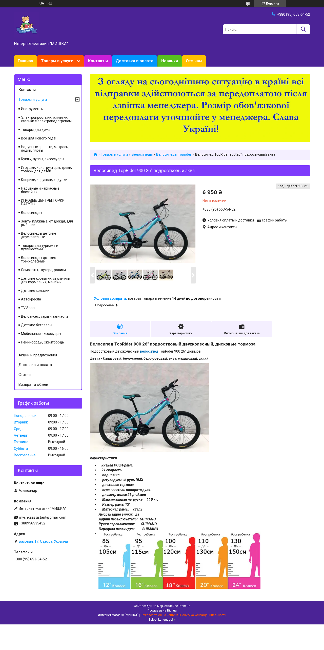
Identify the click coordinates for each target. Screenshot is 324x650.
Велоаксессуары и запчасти (44, 316)
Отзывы (194, 60)
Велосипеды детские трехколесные (38, 259)
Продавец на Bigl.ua (162, 610)
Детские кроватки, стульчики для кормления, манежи (45, 280)
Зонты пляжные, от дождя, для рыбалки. (47, 223)
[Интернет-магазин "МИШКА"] (26, 25)
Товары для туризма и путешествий (39, 247)
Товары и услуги (57, 60)
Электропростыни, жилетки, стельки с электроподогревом (46, 119)
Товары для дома (35, 130)
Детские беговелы (36, 325)
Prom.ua (184, 606)
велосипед (149, 351)
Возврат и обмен (33, 384)
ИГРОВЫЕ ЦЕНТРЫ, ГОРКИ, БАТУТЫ (43, 202)
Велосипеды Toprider (173, 154)
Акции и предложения (37, 355)
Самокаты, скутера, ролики (43, 270)
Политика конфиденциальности (203, 615)
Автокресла (31, 299)
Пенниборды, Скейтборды (43, 342)
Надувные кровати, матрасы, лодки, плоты (45, 148)
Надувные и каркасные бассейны (40, 190)
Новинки (169, 60)
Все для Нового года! (38, 138)
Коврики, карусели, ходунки (44, 180)
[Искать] (303, 29)
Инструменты (32, 109)
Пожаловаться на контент (159, 615)
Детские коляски (35, 291)
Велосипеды (142, 154)
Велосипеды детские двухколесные (38, 235)
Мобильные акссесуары (41, 334)
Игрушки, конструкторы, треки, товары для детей (46, 169)
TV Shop (28, 308)
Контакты (98, 60)
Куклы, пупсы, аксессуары (42, 159)
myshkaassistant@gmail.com (42, 517)
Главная (25, 60)
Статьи (24, 374)
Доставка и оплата (134, 60)
